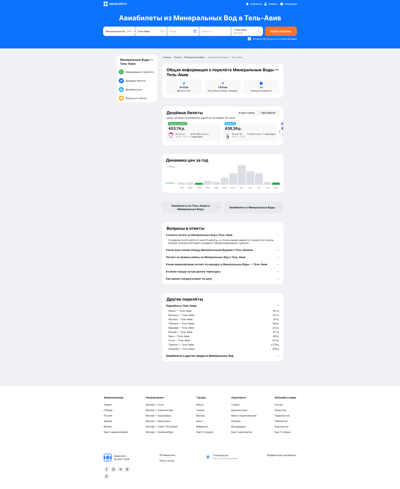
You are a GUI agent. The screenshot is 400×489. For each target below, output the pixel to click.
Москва (200, 415)
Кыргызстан (281, 426)
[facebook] (106, 469)
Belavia (108, 426)
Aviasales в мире (285, 397)
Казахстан (280, 410)
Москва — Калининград (159, 410)
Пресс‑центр (167, 460)
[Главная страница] (115, 3)
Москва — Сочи (155, 404)
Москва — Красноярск (158, 415)
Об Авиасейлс (167, 455)
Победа (108, 410)
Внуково (236, 421)
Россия (108, 415)
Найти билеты (280, 31)
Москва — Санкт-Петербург (162, 426)
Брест (199, 421)
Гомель (200, 410)
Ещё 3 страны (282, 432)
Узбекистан (281, 421)
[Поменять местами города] (135, 31)
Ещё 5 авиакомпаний (116, 432)
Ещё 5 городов (204, 432)
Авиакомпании (113, 397)
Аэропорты (238, 397)
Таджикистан (282, 415)
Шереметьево (239, 410)
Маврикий (202, 426)
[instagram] (113, 469)
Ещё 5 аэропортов (241, 432)
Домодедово (238, 426)
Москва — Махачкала (158, 421)
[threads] (127, 469)
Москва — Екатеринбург (160, 432)
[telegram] (120, 469)
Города (201, 397)
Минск (200, 404)
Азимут (108, 404)
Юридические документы (281, 455)
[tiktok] (106, 476)
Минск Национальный (243, 415)
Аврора (108, 421)
